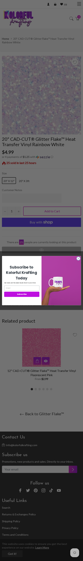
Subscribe (22, 294)
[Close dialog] (78, 258)
